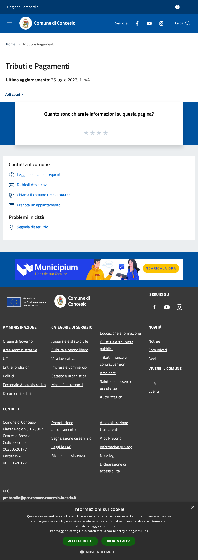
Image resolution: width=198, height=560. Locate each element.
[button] (99, 551)
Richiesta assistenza (68, 455)
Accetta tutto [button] (80, 541)
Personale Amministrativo (24, 385)
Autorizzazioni (111, 397)
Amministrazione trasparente (114, 426)
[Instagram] (159, 23)
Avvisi (153, 358)
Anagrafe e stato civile (69, 341)
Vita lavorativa (63, 358)
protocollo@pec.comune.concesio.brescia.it (39, 497)
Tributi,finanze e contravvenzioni (113, 360)
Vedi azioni (13, 94)
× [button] (192, 507)
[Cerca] (188, 23)
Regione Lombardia (23, 7)
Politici (8, 376)
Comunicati (157, 350)
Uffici (7, 358)
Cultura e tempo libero (69, 350)
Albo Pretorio (110, 438)
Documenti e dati (17, 393)
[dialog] (99, 531)
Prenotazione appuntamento (63, 426)
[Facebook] (135, 23)
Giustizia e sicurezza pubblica (116, 345)
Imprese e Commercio (69, 367)
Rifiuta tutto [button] (118, 541)
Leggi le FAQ (61, 447)
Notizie (154, 341)
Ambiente (108, 373)
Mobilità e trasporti (67, 385)
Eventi (153, 391)
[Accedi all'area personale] (177, 7)
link (145, 531)
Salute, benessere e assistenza (116, 385)
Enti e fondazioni (16, 367)
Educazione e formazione (120, 333)
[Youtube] (147, 23)
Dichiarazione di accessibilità (113, 467)
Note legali (109, 455)
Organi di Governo (18, 341)
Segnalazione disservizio (71, 438)
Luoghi (154, 382)
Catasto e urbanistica (68, 376)
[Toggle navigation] (10, 23)
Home (10, 44)
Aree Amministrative (20, 350)
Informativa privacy (116, 447)
